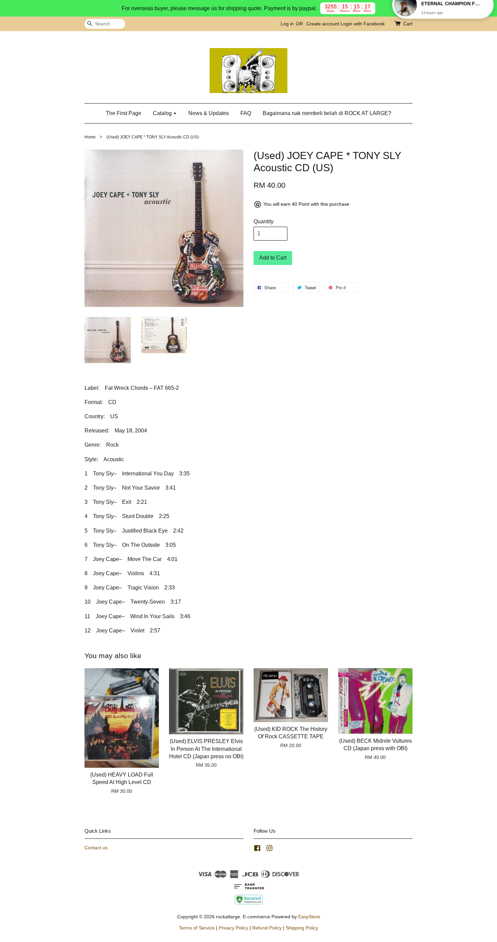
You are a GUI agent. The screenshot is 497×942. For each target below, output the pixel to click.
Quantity (264, 221)
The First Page (123, 113)
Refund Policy (267, 927)
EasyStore (309, 916)
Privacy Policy (233, 927)
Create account (322, 23)
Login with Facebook (362, 23)
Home (90, 137)
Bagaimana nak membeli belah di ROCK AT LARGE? (327, 113)
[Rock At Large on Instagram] (269, 849)
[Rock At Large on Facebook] (257, 849)
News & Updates (208, 113)
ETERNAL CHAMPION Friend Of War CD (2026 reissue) (451, 16)
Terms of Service (197, 927)
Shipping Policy (302, 927)
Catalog (163, 113)
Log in (287, 23)
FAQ (245, 113)
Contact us (96, 847)
